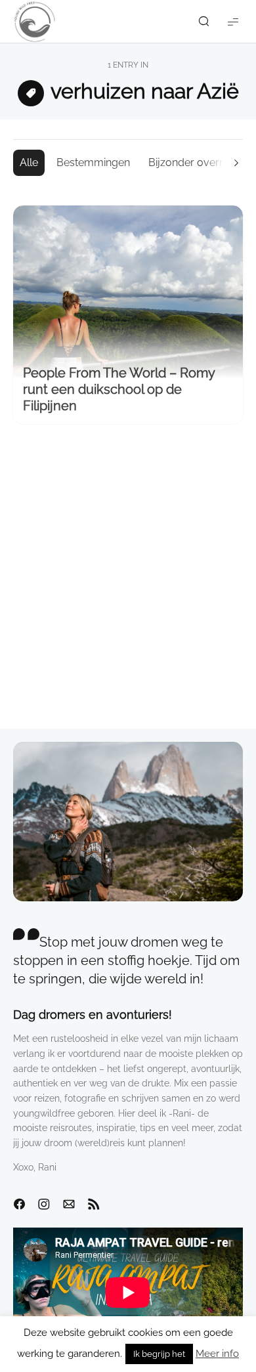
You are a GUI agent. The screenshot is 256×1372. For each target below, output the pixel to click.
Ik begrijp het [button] (159, 1354)
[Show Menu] (233, 21)
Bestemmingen (93, 162)
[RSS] (94, 1204)
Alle (29, 162)
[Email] (69, 1204)
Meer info (217, 1354)
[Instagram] (44, 1204)
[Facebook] (19, 1204)
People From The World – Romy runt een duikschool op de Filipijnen (119, 389)
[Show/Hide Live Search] (203, 22)
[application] (128, 1292)
